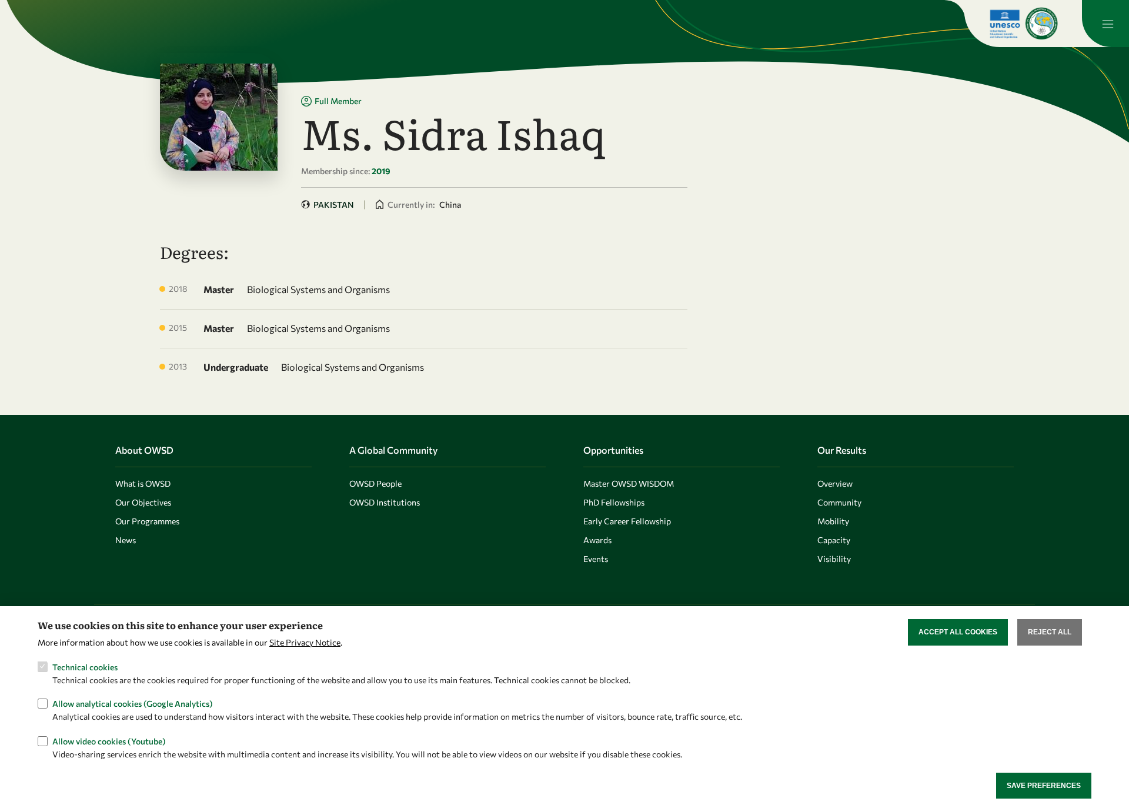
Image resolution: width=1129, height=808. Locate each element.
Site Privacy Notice (304, 642)
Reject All (1049, 632)
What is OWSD (143, 483)
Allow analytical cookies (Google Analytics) (132, 704)
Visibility (834, 559)
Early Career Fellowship (627, 521)
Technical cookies (85, 666)
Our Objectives (143, 502)
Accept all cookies (957, 632)
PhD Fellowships (613, 502)
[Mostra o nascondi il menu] (1105, 23)
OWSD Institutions (384, 502)
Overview (835, 483)
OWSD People (375, 483)
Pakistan (333, 204)
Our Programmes (147, 521)
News (125, 540)
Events (595, 559)
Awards (597, 540)
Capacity (833, 540)
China (450, 204)
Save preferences (1044, 785)
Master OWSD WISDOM (628, 483)
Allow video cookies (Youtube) (109, 741)
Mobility (833, 521)
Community (839, 502)
